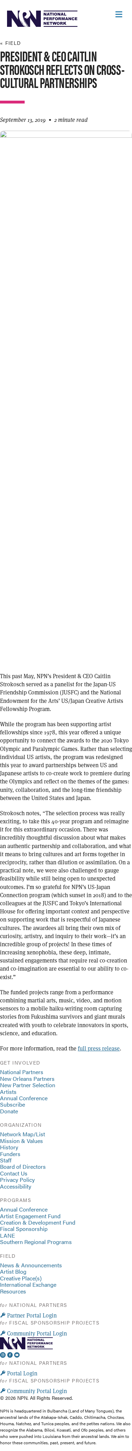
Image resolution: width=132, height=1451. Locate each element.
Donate (9, 1111)
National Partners (21, 1072)
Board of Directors (23, 1166)
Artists (8, 1092)
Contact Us (13, 1173)
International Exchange (28, 1284)
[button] (28, 1315)
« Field (10, 43)
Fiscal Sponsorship (24, 1229)
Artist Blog (13, 1271)
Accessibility (15, 1186)
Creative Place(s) (21, 1278)
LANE (7, 1235)
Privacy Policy (17, 1179)
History (9, 1147)
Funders (10, 1154)
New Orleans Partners (27, 1078)
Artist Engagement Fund (30, 1216)
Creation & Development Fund (37, 1222)
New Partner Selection (27, 1085)
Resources (13, 1291)
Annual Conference (24, 1098)
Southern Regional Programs (36, 1242)
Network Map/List (22, 1134)
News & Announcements (31, 1265)
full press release (99, 1048)
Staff (6, 1160)
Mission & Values (21, 1141)
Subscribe (12, 1104)
